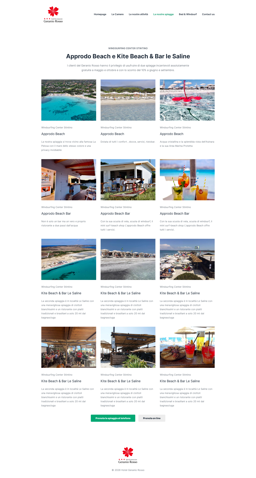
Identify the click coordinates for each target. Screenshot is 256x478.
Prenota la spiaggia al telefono (113, 418)
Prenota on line (152, 418)
